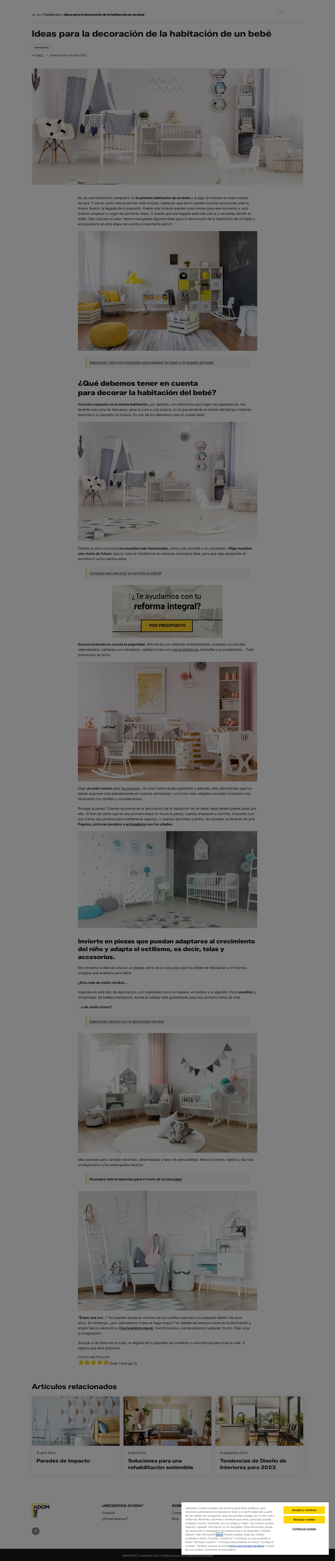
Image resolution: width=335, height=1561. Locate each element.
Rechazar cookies (304, 1519)
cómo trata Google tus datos (246, 1545)
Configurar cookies (304, 1528)
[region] (255, 1528)
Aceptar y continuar (304, 1510)
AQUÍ (219, 1534)
